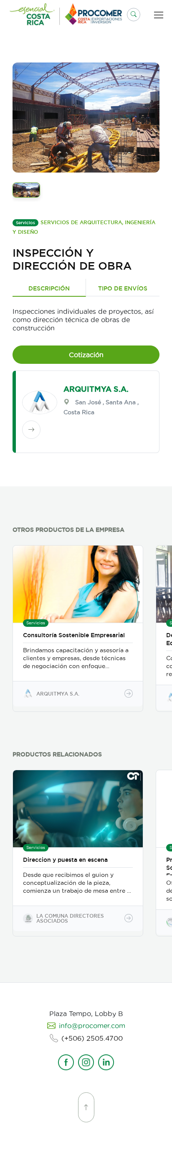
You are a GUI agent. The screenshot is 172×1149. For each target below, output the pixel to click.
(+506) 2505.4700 (92, 1038)
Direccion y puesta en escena (65, 859)
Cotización (86, 354)
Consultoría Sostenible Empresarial (74, 635)
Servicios (25, 222)
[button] (133, 14)
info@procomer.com (92, 1025)
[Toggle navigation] (160, 15)
